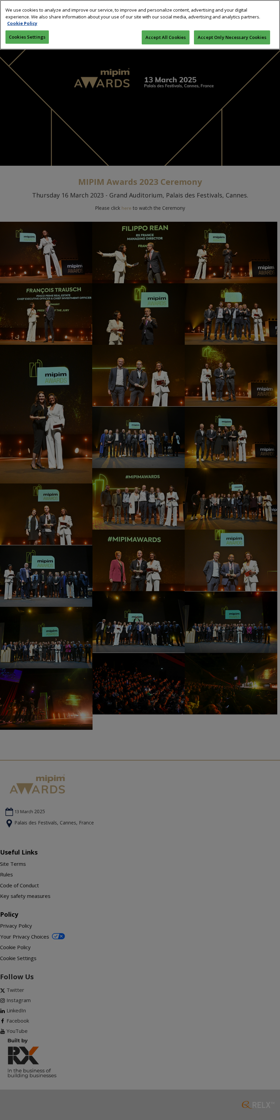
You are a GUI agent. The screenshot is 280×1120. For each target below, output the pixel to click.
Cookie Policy (22, 23)
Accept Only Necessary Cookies (232, 37)
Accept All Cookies (165, 37)
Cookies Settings (27, 37)
